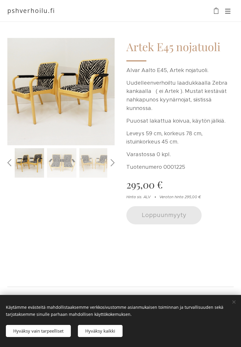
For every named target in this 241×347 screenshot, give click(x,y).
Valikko (228, 11)
